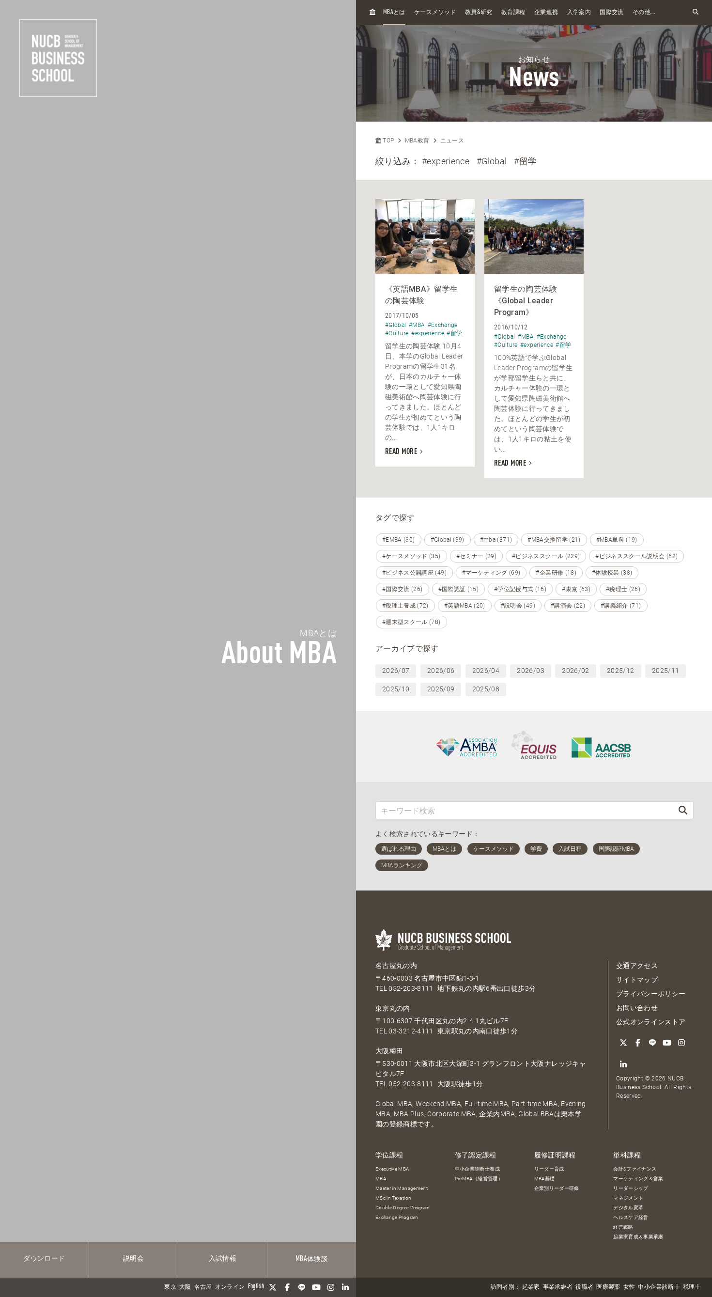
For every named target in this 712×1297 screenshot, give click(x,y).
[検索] (683, 810)
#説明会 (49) (518, 605)
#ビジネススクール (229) (546, 556)
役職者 (584, 1287)
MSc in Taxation (393, 1198)
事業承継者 (558, 1287)
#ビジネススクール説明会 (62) (636, 556)
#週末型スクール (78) (411, 622)
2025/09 (440, 689)
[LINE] (301, 1287)
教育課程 (513, 13)
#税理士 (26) (623, 589)
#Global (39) (447, 539)
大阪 (185, 1287)
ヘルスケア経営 (630, 1217)
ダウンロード (44, 1258)
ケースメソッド (435, 13)
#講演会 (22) (568, 605)
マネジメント (628, 1198)
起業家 (531, 1287)
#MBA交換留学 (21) (554, 539)
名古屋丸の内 (396, 965)
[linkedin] (345, 1287)
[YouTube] (316, 1287)
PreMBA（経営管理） (479, 1178)
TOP (387, 140)
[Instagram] (331, 1287)
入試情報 (222, 1258)
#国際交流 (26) (402, 589)
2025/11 (665, 670)
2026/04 (485, 670)
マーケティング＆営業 (638, 1178)
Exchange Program (396, 1217)
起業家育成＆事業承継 (638, 1236)
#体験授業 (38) (612, 572)
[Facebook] (287, 1287)
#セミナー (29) (476, 556)
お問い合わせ (637, 1008)
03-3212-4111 (410, 1031)
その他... (644, 13)
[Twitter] (272, 1287)
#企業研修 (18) (556, 572)
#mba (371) (496, 539)
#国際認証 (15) (458, 589)
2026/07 (395, 670)
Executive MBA (392, 1169)
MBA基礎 (544, 1178)
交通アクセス (637, 965)
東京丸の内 (392, 1008)
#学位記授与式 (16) (520, 589)
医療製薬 (608, 1287)
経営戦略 (623, 1227)
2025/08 (485, 689)
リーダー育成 (549, 1169)
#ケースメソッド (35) (411, 556)
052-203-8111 (410, 988)
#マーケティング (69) (491, 572)
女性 (629, 1287)
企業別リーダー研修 (556, 1188)
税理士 (692, 1287)
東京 (170, 1287)
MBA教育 (417, 140)
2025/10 (395, 689)
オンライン (230, 1287)
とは (394, 12)
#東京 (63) (576, 589)
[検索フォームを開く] (695, 12)
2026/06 (440, 670)
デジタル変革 (628, 1207)
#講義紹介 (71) (621, 605)
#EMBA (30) (398, 539)
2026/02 (575, 670)
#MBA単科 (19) (616, 539)
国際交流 (611, 13)
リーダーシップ (630, 1188)
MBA (380, 1178)
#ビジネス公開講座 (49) (414, 572)
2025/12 (620, 670)
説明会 (133, 1258)
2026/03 (530, 670)
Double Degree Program (402, 1207)
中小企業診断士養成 (477, 1169)
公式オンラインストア (651, 1022)
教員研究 (479, 12)
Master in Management (401, 1188)
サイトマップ (637, 980)
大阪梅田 (389, 1051)
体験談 (311, 1259)
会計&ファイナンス (634, 1169)
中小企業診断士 (659, 1287)
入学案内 (579, 13)
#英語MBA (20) (464, 605)
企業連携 (546, 13)
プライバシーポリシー (651, 994)
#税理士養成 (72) (405, 605)
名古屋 (203, 1287)
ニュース (452, 140)
